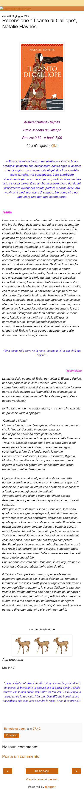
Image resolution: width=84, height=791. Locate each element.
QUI (54, 146)
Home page (42, 771)
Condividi (11, 735)
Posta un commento (20, 756)
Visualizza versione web (42, 779)
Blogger (50, 786)
